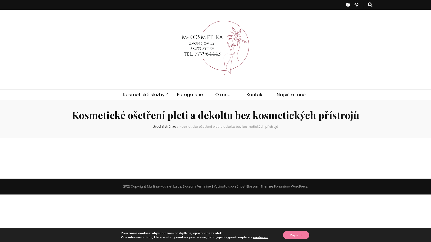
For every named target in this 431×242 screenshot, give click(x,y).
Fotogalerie (190, 94)
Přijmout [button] (296, 235)
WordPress (299, 186)
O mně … (224, 94)
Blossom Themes (259, 186)
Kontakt (255, 94)
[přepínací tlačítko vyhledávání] (370, 5)
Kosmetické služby (144, 94)
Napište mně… (292, 94)
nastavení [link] (260, 237)
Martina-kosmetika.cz (164, 186)
